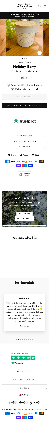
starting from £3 (26, 89)
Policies (24, 388)
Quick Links (23, 372)
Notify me (24, 213)
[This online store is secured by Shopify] (24, 176)
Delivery (24, 147)
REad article (24, 218)
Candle (15, 71)
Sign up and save (24, 380)
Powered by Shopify (39, 409)
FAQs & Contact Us (24, 141)
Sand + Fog (24, 63)
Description (24, 136)
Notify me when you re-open (24, 105)
